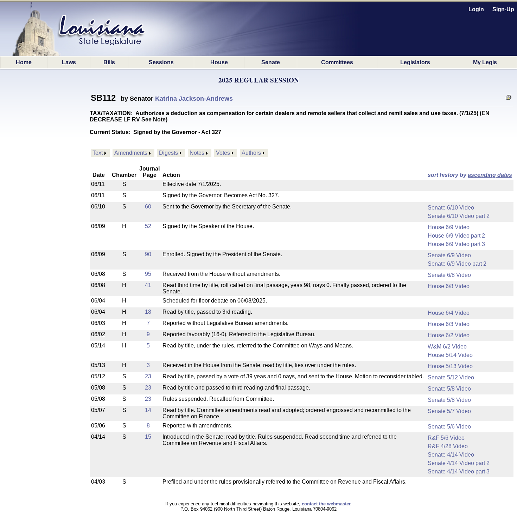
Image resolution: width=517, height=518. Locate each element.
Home (24, 62)
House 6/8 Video (449, 286)
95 (148, 274)
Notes (197, 153)
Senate (270, 62)
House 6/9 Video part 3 (456, 244)
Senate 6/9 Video (449, 255)
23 (148, 376)
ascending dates (490, 175)
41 (148, 285)
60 (148, 207)
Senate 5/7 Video (449, 411)
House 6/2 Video (449, 335)
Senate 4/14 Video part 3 (459, 471)
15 (148, 437)
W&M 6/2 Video (447, 347)
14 (148, 410)
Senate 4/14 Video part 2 (459, 463)
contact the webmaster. (327, 503)
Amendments (130, 153)
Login (476, 9)
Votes (223, 153)
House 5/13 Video (450, 366)
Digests (168, 153)
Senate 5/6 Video (449, 427)
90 (148, 254)
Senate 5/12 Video (451, 377)
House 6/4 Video (449, 313)
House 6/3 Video (449, 324)
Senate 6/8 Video (449, 275)
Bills (109, 62)
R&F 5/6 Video (446, 438)
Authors (251, 153)
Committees (337, 62)
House (219, 62)
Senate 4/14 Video (451, 455)
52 (148, 226)
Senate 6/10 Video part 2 (459, 216)
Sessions (161, 62)
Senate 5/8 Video (449, 389)
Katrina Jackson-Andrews (194, 98)
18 (148, 312)
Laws (69, 62)
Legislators (415, 62)
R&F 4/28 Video (448, 446)
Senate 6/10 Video (451, 208)
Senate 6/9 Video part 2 (457, 264)
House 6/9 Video (449, 227)
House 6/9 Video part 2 (456, 236)
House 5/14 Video (450, 355)
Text (97, 153)
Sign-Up (503, 9)
